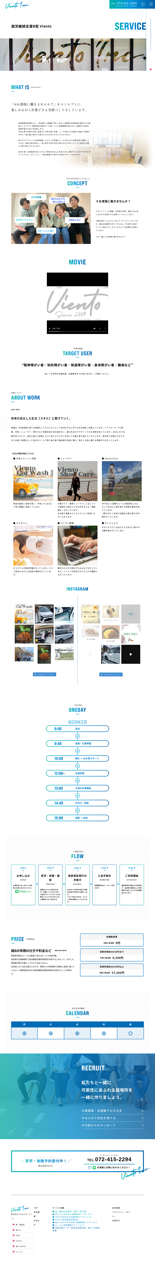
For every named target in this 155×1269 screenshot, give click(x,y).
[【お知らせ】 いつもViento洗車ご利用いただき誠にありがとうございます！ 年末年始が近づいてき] (24, 614)
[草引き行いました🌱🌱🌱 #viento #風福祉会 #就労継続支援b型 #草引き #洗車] (44, 654)
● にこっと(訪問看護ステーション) (68, 1225)
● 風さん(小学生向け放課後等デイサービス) (72, 1214)
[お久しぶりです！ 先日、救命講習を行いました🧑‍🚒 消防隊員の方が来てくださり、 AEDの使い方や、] (130, 614)
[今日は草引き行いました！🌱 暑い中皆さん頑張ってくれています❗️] (24, 634)
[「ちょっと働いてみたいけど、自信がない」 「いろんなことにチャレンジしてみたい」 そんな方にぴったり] (90, 614)
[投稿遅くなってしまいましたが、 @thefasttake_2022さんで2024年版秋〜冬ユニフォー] (90, 654)
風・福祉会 (20, 1224)
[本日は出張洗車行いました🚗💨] (64, 634)
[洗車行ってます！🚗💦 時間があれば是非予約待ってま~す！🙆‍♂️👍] (44, 634)
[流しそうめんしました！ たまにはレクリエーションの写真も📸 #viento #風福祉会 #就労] (24, 654)
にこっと (19, 1251)
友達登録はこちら (25, 891)
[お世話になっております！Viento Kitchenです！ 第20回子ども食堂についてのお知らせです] (130, 654)
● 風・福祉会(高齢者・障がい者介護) (69, 1211)
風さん (18, 1230)
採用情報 (116, 1207)
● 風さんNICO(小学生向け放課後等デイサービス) (75, 1222)
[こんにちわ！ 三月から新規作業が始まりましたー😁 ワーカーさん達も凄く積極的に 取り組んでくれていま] (130, 634)
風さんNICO (21, 1246)
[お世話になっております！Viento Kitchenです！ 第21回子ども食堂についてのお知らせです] (110, 634)
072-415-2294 (127, 3)
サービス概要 (58, 1207)
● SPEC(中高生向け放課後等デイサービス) (72, 1216)
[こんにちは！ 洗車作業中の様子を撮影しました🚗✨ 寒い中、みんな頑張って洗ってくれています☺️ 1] (110, 654)
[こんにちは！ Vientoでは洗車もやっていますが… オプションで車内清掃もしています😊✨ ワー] (64, 614)
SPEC (18, 1235)
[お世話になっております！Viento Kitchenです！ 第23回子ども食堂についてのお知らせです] (90, 634)
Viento (19, 1241)
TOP (36, 1207)
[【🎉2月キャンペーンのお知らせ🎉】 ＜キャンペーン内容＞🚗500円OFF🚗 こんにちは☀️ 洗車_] (44, 614)
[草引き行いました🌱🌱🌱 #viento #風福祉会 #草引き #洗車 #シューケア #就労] (64, 654)
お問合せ (116, 1220)
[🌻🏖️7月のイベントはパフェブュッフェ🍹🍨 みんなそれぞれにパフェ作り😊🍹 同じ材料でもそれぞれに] (110, 614)
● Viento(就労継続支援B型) (65, 1219)
